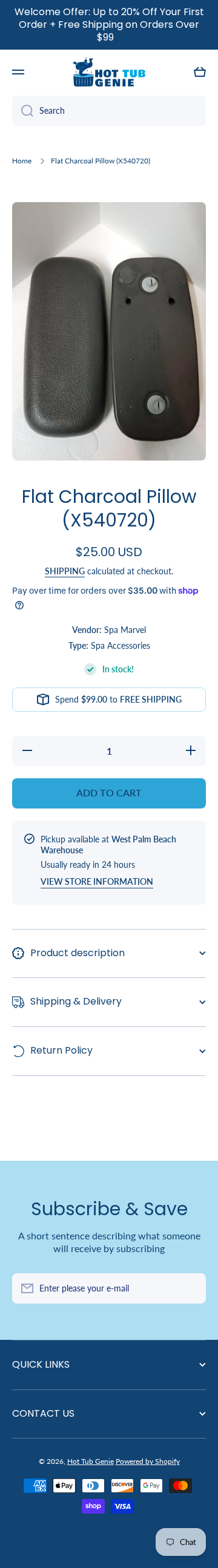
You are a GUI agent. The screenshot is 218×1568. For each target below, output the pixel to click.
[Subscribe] (191, 1288)
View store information (97, 881)
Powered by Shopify (148, 1461)
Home (21, 160)
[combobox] (109, 111)
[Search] (22, 111)
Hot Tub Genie (90, 1461)
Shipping (65, 571)
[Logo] (109, 72)
